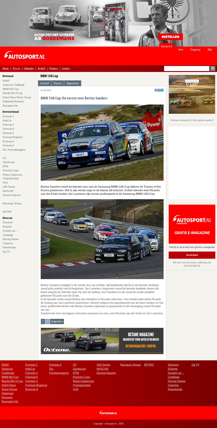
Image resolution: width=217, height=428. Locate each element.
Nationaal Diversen (13, 101)
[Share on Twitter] (159, 90)
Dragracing (195, 49)
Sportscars (9, 162)
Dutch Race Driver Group (17, 97)
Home (6, 68)
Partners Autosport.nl (181, 120)
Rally (210, 49)
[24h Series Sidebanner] (192, 94)
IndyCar (7, 120)
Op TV (6, 251)
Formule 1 (8, 116)
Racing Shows (11, 239)
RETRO (7, 211)
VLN (5, 182)
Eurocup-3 (8, 141)
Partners (53, 68)
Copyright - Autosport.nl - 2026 (108, 423)
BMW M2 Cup (10, 89)
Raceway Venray (12, 203)
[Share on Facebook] (156, 90)
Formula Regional (12, 137)
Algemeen (72, 83)
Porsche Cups (11, 170)
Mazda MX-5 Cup (12, 93)
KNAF (6, 80)
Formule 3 (8, 133)
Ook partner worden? (203, 120)
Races (58, 83)
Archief (41, 68)
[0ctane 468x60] (102, 340)
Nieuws (16, 68)
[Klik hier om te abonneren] (192, 224)
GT (4, 158)
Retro (181, 49)
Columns (8, 243)
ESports (7, 226)
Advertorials (9, 247)
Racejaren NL (10, 105)
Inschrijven (192, 255)
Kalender (29, 68)
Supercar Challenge (14, 84)
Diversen (8, 222)
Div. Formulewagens (14, 149)
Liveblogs (8, 235)
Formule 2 (8, 124)
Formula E (8, 128)
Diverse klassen (12, 195)
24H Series (9, 186)
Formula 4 (8, 145)
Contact (66, 68)
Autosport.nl (166, 46)
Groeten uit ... (10, 230)
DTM (5, 166)
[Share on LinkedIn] (162, 90)
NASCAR (8, 191)
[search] (212, 68)
